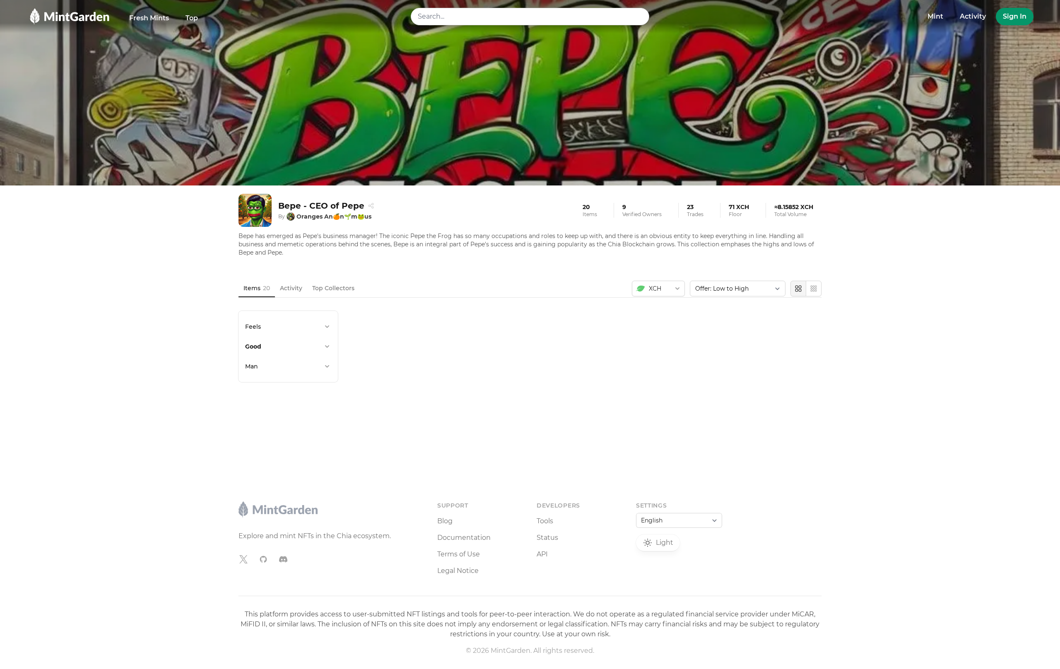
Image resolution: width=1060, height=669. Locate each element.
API (542, 554)
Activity (973, 16)
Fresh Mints (149, 18)
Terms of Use (458, 554)
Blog (445, 521)
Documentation (464, 537)
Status (547, 537)
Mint (935, 16)
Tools (545, 521)
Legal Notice (458, 571)
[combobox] (530, 16)
